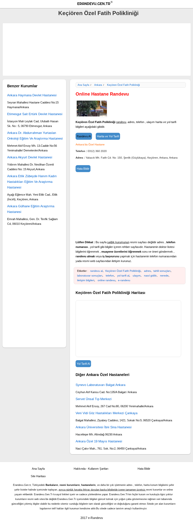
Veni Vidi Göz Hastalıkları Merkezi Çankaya (106, 413)
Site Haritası (38, 476)
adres (147, 270)
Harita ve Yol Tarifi (108, 136)
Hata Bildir (83, 168)
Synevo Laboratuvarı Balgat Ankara (100, 385)
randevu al (96, 270)
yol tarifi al (123, 275)
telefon (110, 275)
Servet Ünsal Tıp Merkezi (94, 399)
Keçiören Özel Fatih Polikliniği (98, 13)
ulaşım (137, 275)
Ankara (98, 85)
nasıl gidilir (150, 275)
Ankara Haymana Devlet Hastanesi (32, 95)
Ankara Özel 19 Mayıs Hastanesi (99, 441)
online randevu (106, 280)
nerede (164, 275)
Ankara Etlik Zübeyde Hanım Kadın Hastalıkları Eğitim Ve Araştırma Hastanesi (32, 181)
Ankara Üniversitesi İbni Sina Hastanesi (104, 427)
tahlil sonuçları (162, 270)
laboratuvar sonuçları (89, 275)
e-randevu (124, 280)
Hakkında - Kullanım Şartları (91, 468)
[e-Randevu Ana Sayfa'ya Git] (98, 3)
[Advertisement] (97, 49)
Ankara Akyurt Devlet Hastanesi (29, 157)
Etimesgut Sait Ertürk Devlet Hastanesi (34, 114)
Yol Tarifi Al (83, 363)
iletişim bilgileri (85, 280)
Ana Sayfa (83, 85)
